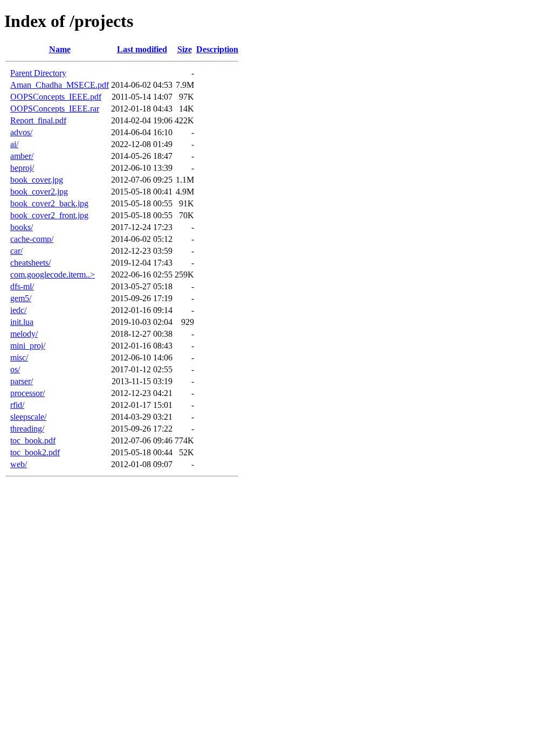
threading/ (27, 428)
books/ (21, 227)
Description (217, 49)
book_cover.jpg (36, 179)
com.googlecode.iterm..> (52, 274)
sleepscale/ (28, 416)
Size (184, 49)
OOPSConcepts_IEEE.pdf (55, 96)
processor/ (27, 393)
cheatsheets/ (30, 262)
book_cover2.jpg (39, 191)
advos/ (21, 132)
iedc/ (18, 310)
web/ (18, 464)
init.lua (21, 322)
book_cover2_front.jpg (49, 215)
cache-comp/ (31, 239)
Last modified (142, 49)
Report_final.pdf (38, 120)
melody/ (24, 333)
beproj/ (22, 167)
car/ (16, 250)
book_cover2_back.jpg (49, 203)
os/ (15, 369)
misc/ (19, 357)
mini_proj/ (27, 345)
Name (60, 49)
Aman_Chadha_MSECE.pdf (59, 84)
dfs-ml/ (22, 286)
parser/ (21, 381)
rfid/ (17, 404)
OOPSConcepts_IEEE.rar (54, 108)
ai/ (14, 144)
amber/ (21, 156)
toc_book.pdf (33, 440)
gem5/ (20, 298)
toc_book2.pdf (35, 452)
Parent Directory (38, 73)
